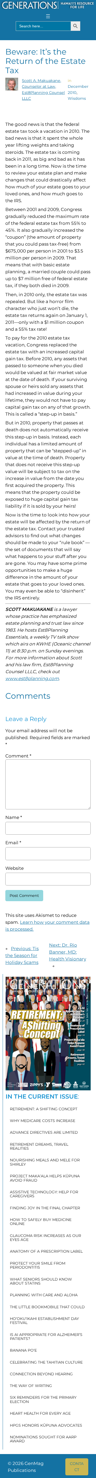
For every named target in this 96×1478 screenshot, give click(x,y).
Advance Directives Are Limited (44, 1133)
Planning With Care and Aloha (44, 1295)
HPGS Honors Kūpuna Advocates (46, 1425)
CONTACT (76, 1466)
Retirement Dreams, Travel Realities (39, 1146)
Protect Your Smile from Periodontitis (37, 1265)
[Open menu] (48, 16)
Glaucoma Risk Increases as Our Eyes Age (45, 1238)
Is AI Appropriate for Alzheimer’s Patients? (46, 1337)
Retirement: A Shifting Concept (43, 1109)
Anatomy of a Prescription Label (46, 1251)
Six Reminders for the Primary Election (43, 1400)
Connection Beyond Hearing (41, 1374)
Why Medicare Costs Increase (42, 1121)
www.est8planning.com (32, 678)
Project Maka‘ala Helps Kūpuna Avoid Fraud (45, 1178)
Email (13, 842)
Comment (18, 756)
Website (14, 868)
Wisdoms (77, 98)
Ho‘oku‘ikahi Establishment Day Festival (44, 1321)
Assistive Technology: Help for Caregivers (44, 1194)
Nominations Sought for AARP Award (43, 1439)
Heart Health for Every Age (40, 1413)
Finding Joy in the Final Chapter (45, 1208)
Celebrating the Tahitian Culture (46, 1362)
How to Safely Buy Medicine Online (40, 1222)
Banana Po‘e (23, 1350)
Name (13, 817)
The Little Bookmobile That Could (47, 1307)
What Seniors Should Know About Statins (41, 1281)
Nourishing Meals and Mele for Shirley (45, 1162)
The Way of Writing (31, 1386)
